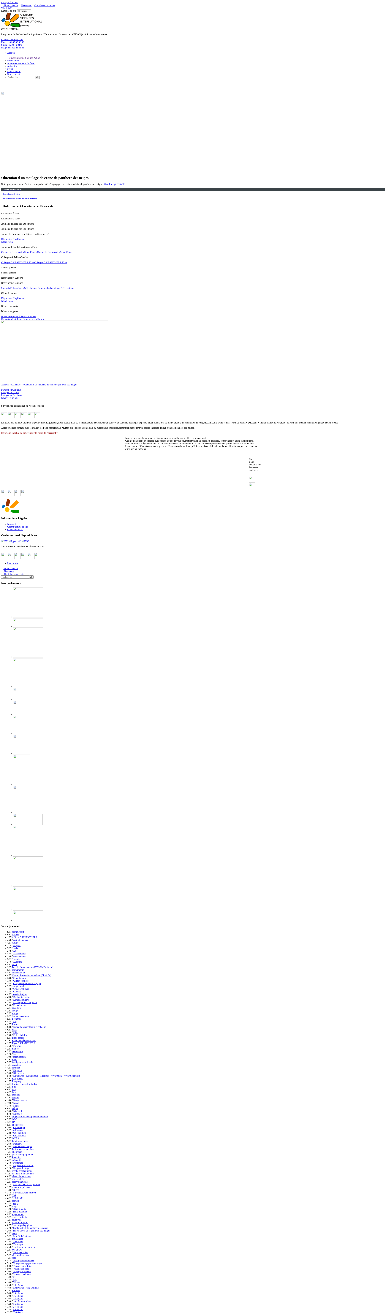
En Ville (16, 1290)
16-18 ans (18, 1296)
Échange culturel (21, 999)
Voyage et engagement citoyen (27, 1263)
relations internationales (23, 1173)
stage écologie (20, 1211)
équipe (15, 1010)
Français (17, 1046)
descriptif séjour (19, 994)
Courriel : (12, 39)
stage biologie (19, 1209)
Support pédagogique (22, 1225)
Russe (16, 1190)
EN (15, 1279)
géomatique (17, 1051)
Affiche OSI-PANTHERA (25, 937)
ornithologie (18, 1130)
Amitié (15, 942)
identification (19, 1057)
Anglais (17, 945)
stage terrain (18, 1214)
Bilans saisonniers (10, 316)
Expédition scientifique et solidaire (29, 1027)
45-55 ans (18, 1309)
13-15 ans (18, 1293)
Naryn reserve (20, 1100)
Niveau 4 (17, 1114)
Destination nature (22, 997)
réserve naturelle (20, 1181)
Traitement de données (24, 1247)
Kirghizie (17, 1070)
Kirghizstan (6, 239)
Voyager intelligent (22, 1274)
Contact (17, 991)
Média (10, 68)
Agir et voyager (20, 940)
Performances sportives (23, 1149)
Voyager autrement (22, 1271)
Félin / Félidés (20, 1035)
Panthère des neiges (22, 1146)
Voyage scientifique (22, 1266)
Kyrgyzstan (17, 1078)
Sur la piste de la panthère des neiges (30, 1228)
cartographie (18, 970)
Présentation (13, 60)
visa (14, 1258)
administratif (18, 932)
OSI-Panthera (19, 1133)
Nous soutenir (14, 71)
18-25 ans (18, 1298)
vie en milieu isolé (20, 1255)
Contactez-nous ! (15, 529)
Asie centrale (19, 953)
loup (14, 1089)
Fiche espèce (18, 1038)
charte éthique (18, 972)
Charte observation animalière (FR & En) (31, 975)
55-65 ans (17, 1312)
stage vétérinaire (19, 1217)
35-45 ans (18, 1306)
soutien (15, 1200)
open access (17, 1124)
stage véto (17, 1220)
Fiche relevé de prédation (24, 1040)
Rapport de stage (21, 1168)
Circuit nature (19, 978)
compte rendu (18, 986)
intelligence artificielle (22, 1062)
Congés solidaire (21, 989)
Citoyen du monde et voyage (27, 983)
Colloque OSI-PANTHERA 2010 (17, 262)
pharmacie (17, 1152)
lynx (14, 1092)
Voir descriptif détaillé (114, 184)
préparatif (16, 1160)
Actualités (12, 66)
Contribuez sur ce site (44, 5)
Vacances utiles (20, 1252)
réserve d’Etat (18, 1179)
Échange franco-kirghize (25, 1002)
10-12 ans (18, 1285)
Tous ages (18, 1244)
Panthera (17, 1143)
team (14, 1233)
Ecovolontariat (20, 1005)
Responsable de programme (26, 1184)
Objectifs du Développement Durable (30, 1116)
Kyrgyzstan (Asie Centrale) (26, 1287)
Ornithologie (19, 1127)
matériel (16, 1095)
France (15, 1048)
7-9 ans (16, 1282)
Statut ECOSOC (20, 1222)
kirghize (16, 1067)
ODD (14, 1119)
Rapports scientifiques (11, 319)
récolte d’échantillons (22, 1171)
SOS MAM (17, 1198)
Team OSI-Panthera (21, 1236)
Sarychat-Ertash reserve (24, 1192)
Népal (4, 242)
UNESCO (17, 1249)
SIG (14, 1195)
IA (14, 1054)
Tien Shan (18, 1241)
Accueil (11, 52)
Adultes (15, 934)
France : (12, 42)
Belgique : (12, 47)
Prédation (16, 1157)
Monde (15, 1097)
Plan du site (12, 563)
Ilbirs (14, 1059)
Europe (15, 1024)
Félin (15, 1032)
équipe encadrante (20, 1016)
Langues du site (8, 11)
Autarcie (16, 959)
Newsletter (26, 5)
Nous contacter (10, 5)
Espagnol (16, 1018)
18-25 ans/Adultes (22, 1301)
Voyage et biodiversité (23, 1260)
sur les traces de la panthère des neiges (31, 1230)
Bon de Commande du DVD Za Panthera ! (32, 967)
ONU (14, 1122)
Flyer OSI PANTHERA (23, 1043)
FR (14, 1277)
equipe (15, 1013)
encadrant (16, 1008)
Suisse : (11, 45)
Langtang (16, 1081)
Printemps (18, 1162)
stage (15, 1203)
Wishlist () (6, 8)
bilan (14, 964)
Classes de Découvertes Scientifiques (18, 252)
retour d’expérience (21, 1187)
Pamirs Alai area (20, 1141)
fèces (14, 1029)
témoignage (17, 1239)
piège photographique (22, 1154)
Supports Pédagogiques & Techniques (19, 288)
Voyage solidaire (21, 1268)
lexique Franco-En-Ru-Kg (24, 1084)
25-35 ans (18, 1304)
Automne (17, 961)
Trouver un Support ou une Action (23, 58)
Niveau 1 (17, 1111)
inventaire (16, 1065)
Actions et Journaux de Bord (21, 63)
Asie (15, 951)
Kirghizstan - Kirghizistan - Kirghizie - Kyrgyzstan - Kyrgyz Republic (46, 1076)
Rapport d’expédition (23, 1165)
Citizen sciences (20, 980)
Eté (14, 1021)
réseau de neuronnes (21, 1176)
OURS (15, 1138)
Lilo (14, 1086)
